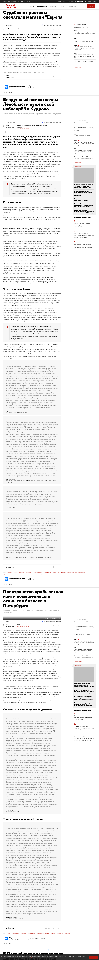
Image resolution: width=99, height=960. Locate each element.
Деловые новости (38, 572)
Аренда (8, 933)
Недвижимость (35, 574)
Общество (23, 933)
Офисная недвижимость (9, 574)
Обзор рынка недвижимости (23, 574)
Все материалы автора (23, 30)
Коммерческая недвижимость (58, 574)
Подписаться (61, 1)
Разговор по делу (15, 933)
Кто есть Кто (71, 6)
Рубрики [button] (31, 6)
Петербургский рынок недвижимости (76, 572)
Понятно (93, 957)
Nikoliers (38, 268)
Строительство (62, 572)
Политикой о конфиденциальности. (35, 957)
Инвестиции (60, 933)
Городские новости (45, 574)
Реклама (63, 6)
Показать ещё (78, 67)
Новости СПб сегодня (19, 572)
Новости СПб (29, 572)
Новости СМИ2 (7, 92)
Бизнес (54, 572)
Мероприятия (54, 6)
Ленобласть (9, 572)
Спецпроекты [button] (42, 6)
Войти (91, 6)
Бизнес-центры (47, 572)
